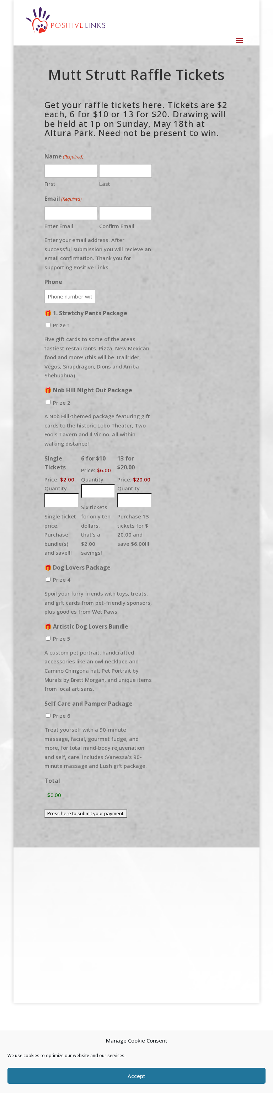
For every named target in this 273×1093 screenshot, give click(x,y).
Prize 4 (61, 579)
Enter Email (58, 226)
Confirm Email (116, 226)
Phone (53, 282)
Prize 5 (61, 638)
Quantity (55, 488)
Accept (136, 1075)
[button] (239, 39)
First (49, 183)
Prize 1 (61, 325)
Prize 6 (61, 715)
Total (52, 781)
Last (104, 183)
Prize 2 (61, 402)
